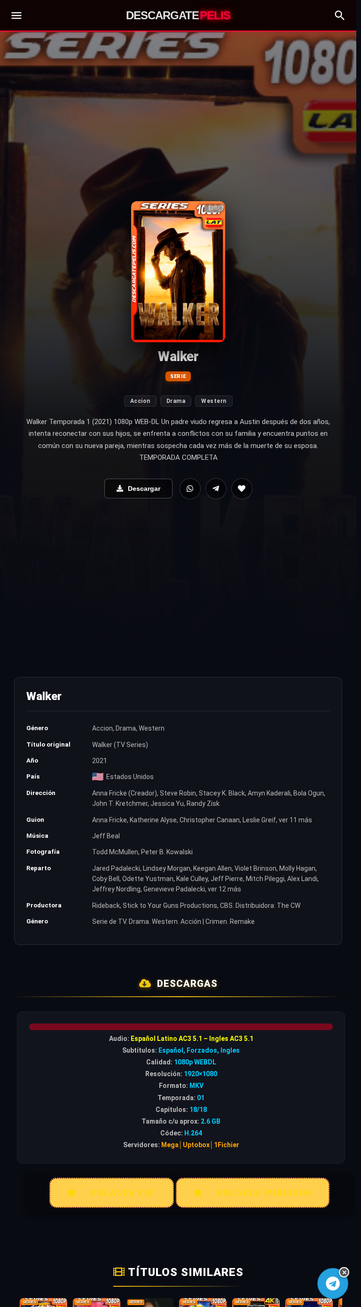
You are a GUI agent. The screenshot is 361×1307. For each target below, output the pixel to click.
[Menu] (16, 15)
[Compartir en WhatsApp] (190, 488)
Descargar (144, 488)
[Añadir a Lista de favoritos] (241, 488)
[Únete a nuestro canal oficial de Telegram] (332, 1283)
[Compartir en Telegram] (216, 488)
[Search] (339, 15)
